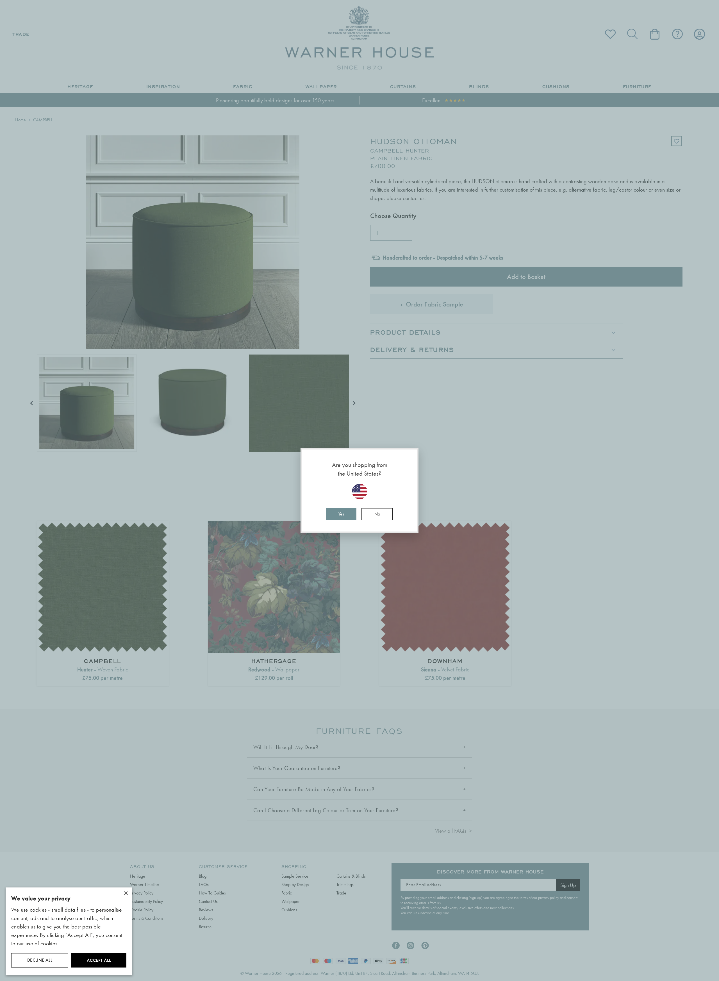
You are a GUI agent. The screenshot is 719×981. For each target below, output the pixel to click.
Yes (341, 514)
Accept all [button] (99, 960)
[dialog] (69, 931)
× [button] (126, 893)
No (377, 514)
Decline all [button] (39, 960)
